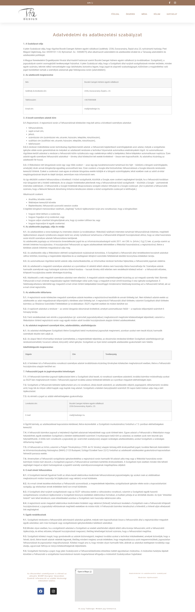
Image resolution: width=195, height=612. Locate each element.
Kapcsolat (172, 14)
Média (144, 14)
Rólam (157, 14)
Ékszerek (130, 14)
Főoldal (115, 14)
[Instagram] (53, 591)
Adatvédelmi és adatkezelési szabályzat (148, 573)
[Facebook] (40, 591)
